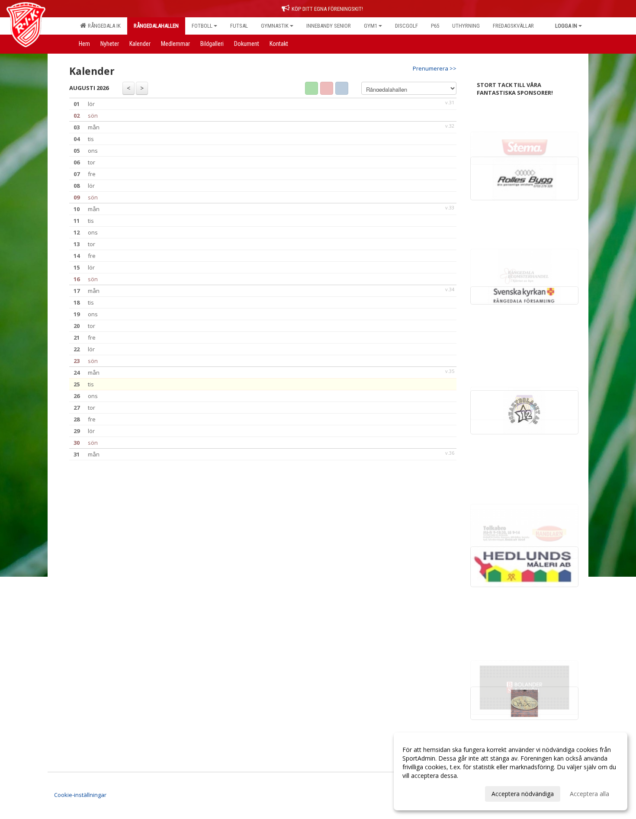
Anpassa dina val (425, 793)
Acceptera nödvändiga (522, 794)
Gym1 (370, 25)
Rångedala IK (103, 25)
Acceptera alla (589, 794)
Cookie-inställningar (80, 795)
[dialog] (510, 771)
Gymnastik (275, 25)
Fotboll (202, 25)
